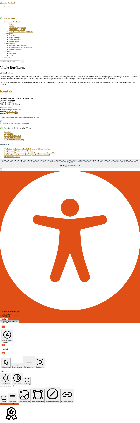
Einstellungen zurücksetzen (9, 404)
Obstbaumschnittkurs (12, 157)
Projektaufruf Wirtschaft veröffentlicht (18, 151)
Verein (11, 26)
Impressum (8, 134)
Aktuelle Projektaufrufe (17, 45)
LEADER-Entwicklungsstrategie (21, 32)
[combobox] (70, 164)
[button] (1, 169)
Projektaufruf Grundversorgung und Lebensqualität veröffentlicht (29, 153)
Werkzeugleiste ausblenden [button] (9, 321)
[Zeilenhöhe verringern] (3, 353)
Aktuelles (12, 53)
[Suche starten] (22, 61)
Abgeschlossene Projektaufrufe (20, 47)
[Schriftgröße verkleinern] (3, 327)
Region (11, 24)
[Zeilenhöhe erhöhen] (3, 345)
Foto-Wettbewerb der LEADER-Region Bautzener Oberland (27, 155)
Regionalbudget (14, 37)
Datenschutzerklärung (12, 138)
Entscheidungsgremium (17, 28)
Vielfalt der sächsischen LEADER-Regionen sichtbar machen (27, 149)
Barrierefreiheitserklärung (14, 140)
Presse (11, 55)
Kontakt (7, 7)
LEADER (12, 36)
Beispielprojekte (15, 49)
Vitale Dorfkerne (15, 39)
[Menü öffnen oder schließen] (1, 1)
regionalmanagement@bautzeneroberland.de (22, 117)
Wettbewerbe (14, 41)
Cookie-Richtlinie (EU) (12, 136)
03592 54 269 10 (12, 112)
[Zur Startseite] (7, 3)
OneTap (14, 315)
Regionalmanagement (17, 30)
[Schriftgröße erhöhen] (3, 318)
